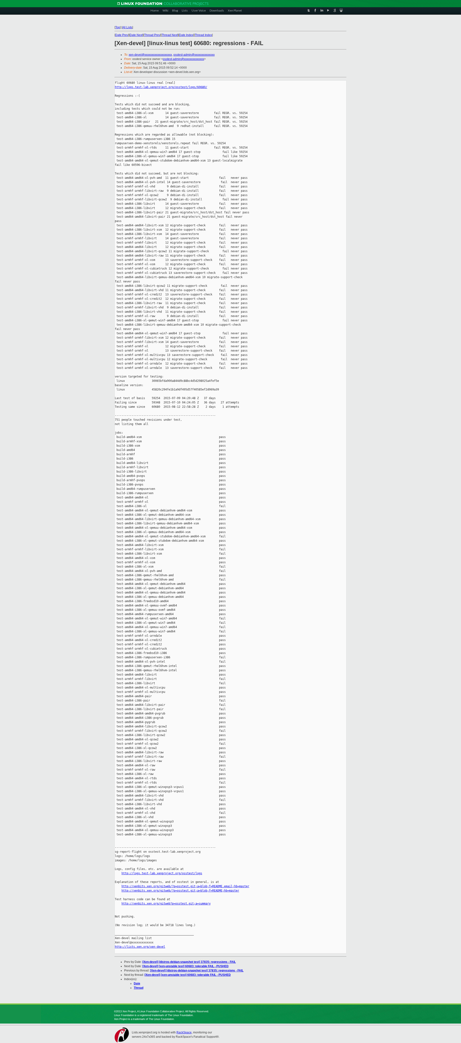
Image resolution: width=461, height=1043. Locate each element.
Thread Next (170, 35)
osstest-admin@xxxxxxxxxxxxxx (194, 54)
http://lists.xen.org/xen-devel (140, 946)
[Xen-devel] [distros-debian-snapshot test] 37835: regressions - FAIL (189, 962)
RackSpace (184, 1032)
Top (117, 27)
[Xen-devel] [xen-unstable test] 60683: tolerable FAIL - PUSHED (185, 966)
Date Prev (121, 35)
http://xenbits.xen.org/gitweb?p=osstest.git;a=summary (166, 903)
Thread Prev (152, 35)
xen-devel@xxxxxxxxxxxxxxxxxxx (150, 54)
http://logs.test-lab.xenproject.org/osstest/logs (161, 873)
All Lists (127, 27)
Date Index (186, 35)
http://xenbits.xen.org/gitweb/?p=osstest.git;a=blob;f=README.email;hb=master (185, 886)
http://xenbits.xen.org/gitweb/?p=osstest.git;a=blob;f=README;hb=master (180, 890)
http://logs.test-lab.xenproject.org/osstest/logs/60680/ (161, 87)
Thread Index (203, 35)
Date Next (136, 35)
